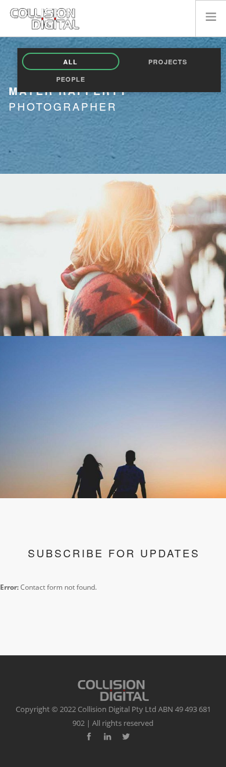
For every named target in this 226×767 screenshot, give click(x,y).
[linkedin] (107, 737)
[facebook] (89, 737)
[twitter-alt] (126, 737)
